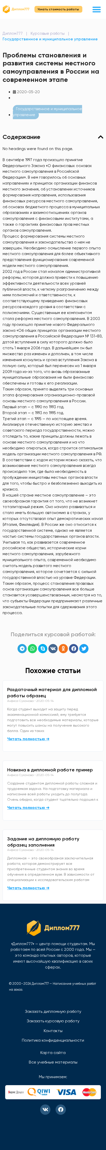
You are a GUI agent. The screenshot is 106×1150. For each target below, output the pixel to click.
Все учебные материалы (53, 1062)
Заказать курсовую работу (53, 1020)
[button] (96, 9)
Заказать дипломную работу (53, 1011)
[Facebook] (61, 1109)
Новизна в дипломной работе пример (50, 770)
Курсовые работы (48, 33)
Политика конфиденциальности (53, 1040)
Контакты (53, 1030)
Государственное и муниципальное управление (50, 39)
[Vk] (45, 1109)
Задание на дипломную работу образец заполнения (43, 842)
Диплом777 (13, 33)
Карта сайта (53, 1052)
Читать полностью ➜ (28, 738)
